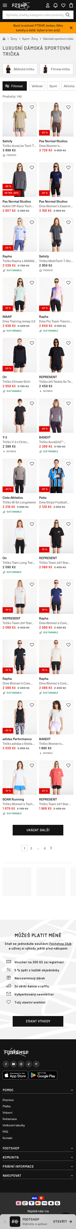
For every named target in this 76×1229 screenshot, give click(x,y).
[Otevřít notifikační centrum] (55, 5)
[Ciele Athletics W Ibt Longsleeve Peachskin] (20, 476)
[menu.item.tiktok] (28, 1064)
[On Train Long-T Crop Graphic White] (20, 536)
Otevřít (60, 1221)
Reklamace (10, 1119)
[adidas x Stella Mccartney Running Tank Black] (20, 717)
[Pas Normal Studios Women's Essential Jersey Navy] (56, 179)
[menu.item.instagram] (21, 1064)
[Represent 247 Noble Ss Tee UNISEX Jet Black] (56, 355)
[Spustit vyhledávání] (67, 14)
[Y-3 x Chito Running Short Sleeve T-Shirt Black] (20, 415)
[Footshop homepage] (20, 5)
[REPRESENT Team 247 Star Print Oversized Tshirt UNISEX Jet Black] (56, 536)
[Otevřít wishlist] (63, 5)
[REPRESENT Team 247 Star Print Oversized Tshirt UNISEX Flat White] (20, 596)
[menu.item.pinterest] (36, 1064)
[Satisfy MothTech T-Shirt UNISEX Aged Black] (56, 234)
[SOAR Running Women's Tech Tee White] (20, 777)
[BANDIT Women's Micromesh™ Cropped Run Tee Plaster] (56, 717)
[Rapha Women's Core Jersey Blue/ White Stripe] (56, 596)
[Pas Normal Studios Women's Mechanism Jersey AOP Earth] (56, 119)
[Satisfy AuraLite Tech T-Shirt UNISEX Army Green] (20, 119)
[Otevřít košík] (71, 5)
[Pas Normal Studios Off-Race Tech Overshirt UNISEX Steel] (20, 179)
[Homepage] (38, 1052)
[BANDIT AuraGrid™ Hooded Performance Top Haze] (56, 415)
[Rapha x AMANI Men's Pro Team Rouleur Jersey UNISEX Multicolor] (20, 234)
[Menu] (5, 5)
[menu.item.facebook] (6, 1064)
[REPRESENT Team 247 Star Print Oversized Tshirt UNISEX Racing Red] (56, 777)
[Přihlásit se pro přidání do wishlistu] (31, 107)
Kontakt (7, 1138)
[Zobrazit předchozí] (51, 848)
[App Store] (15, 1075)
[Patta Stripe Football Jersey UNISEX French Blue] (56, 476)
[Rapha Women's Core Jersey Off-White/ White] (56, 657)
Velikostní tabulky (14, 1125)
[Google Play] (43, 1075)
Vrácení (7, 1112)
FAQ (5, 1131)
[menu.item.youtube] (13, 1064)
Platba (7, 1106)
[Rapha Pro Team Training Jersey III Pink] (56, 295)
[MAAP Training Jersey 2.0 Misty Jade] (20, 295)
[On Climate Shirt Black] (20, 355)
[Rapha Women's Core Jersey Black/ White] (20, 657)
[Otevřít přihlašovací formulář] (47, 5)
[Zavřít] (71, 28)
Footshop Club (60, 944)
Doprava (8, 1100)
